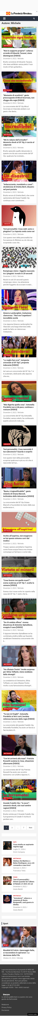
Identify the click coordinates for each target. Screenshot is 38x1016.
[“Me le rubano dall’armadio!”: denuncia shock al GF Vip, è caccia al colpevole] (19, 126)
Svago (15, 877)
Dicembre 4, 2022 (9, 321)
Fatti (5, 266)
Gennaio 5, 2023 (19, 868)
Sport (6, 945)
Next (30, 828)
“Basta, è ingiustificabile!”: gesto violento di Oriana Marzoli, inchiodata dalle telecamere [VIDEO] (18, 493)
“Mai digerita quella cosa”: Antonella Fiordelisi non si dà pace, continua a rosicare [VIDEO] (18, 407)
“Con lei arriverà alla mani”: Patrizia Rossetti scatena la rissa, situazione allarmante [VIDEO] (18, 761)
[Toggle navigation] (4, 18)
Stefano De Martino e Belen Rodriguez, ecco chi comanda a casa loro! (23, 863)
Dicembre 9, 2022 (9, 59)
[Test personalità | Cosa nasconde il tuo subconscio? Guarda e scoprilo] (19, 435)
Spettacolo (8, 45)
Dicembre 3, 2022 (9, 499)
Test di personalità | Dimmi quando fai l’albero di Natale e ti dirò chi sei (23, 881)
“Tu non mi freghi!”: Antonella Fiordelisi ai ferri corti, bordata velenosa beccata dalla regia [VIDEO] (18, 716)
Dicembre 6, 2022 (9, 192)
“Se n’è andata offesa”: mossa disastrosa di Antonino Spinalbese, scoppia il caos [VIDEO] (18, 624)
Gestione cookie (32, 1014)
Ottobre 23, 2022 (9, 958)
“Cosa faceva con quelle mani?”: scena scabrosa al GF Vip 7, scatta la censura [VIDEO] (18, 582)
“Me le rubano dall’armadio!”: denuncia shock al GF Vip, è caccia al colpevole (18, 142)
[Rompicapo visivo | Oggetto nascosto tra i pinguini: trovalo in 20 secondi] (19, 257)
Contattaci (5, 990)
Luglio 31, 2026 (19, 849)
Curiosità (7, 224)
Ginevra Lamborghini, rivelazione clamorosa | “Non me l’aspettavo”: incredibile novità (17, 315)
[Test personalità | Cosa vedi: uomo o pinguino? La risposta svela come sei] (19, 215)
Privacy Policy (6, 1007)
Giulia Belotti (18, 889)
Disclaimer (5, 1010)
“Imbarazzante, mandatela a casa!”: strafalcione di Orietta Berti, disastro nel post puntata (18, 186)
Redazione (5, 1005)
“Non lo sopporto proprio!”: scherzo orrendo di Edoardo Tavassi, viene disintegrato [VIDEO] (18, 53)
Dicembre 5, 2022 (9, 276)
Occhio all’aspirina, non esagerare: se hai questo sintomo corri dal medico (18, 538)
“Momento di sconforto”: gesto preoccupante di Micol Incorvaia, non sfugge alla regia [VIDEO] (18, 97)
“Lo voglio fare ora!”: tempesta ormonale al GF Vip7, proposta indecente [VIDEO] (16, 362)
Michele (21, 59)
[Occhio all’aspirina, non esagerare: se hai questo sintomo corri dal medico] (19, 522)
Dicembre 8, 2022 (9, 103)
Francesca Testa (19, 871)
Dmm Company (19, 852)
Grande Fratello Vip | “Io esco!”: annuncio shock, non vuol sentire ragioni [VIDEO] (17, 805)
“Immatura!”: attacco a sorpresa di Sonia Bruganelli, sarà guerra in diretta (23, 901)
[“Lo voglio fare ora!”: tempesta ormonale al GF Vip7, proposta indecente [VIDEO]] (19, 346)
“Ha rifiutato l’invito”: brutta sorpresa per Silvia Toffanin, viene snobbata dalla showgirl (19, 671)
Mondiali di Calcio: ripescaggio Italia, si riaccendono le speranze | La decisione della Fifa (19, 952)
